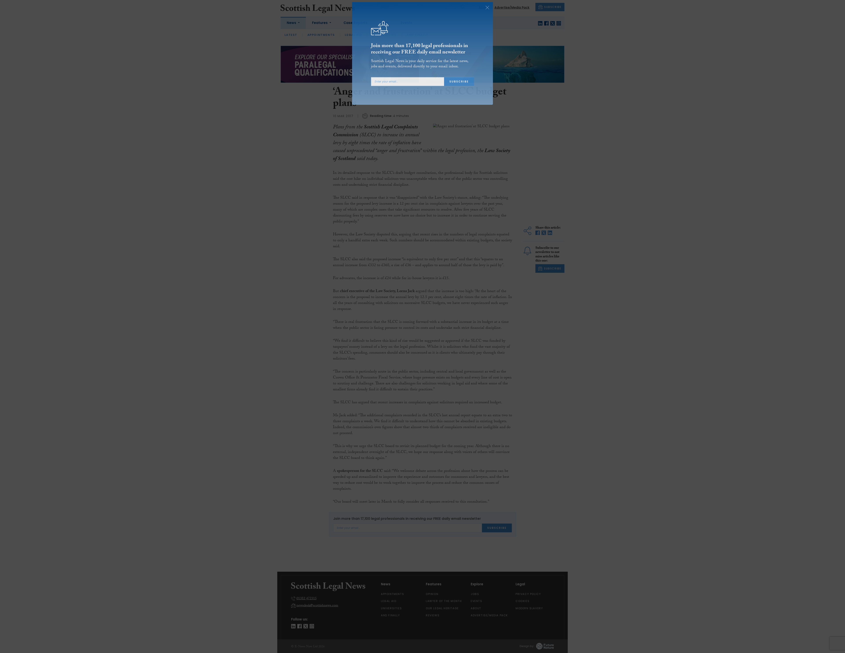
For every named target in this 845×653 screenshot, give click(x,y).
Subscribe (459, 85)
